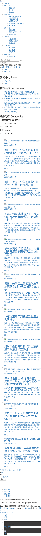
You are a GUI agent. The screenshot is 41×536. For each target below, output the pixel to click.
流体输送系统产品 (15, 16)
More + (6, 168)
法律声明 (7, 491)
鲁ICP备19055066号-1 (8, 508)
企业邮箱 (7, 496)
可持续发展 (12, 39)
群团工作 (7, 71)
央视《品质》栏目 (15, 32)
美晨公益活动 (13, 41)
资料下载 (12, 43)
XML (13, 512)
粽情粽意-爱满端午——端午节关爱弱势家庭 (19, 92)
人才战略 (7, 45)
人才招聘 (12, 47)
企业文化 (12, 10)
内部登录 (7, 494)
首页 (2, 67)
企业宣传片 (12, 34)
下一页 (2, 477)
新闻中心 (9, 67)
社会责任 (7, 36)
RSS (8, 512)
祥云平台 (28, 508)
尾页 (6, 477)
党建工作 (17, 67)
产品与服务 (8, 14)
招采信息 (7, 54)
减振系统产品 (13, 21)
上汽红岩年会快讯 (10, 111)
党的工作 (7, 69)
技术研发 (12, 25)
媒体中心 (7, 28)
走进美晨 (7, 5)
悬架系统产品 (13, 19)
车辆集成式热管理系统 (16, 23)
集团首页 (7, 3)
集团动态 (12, 30)
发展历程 (12, 12)
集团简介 (12, 8)
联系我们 (12, 52)
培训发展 (12, 50)
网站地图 (7, 489)
